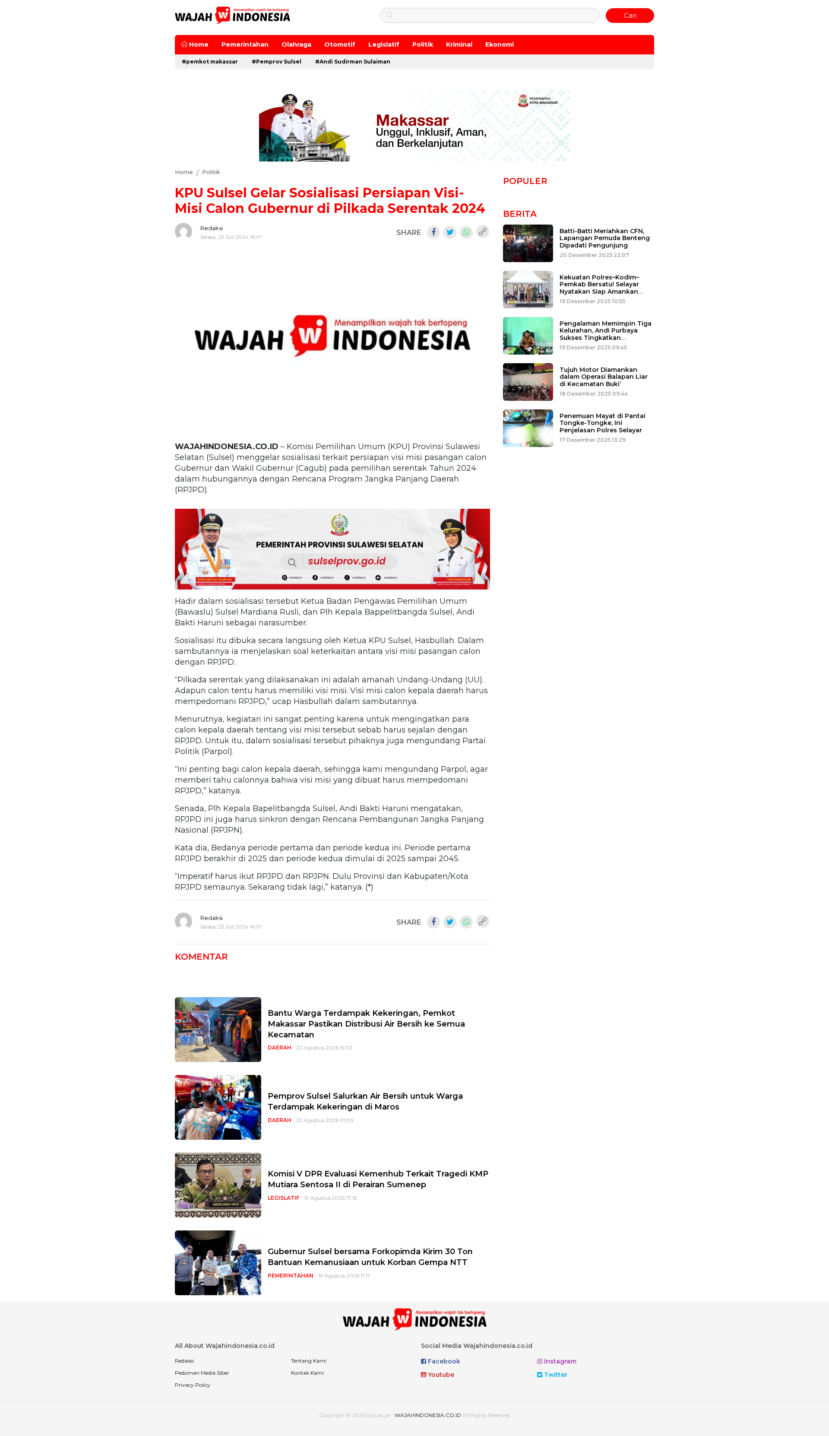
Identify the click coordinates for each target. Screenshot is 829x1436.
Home (198, 44)
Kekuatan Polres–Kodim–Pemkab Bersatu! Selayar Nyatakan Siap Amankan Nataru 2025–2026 (599, 288)
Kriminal (459, 44)
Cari (630, 15)
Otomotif (339, 44)
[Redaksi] (183, 231)
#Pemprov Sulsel (276, 61)
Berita (520, 214)
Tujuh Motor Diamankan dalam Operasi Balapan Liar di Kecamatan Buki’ (604, 377)
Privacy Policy (192, 1385)
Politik (422, 44)
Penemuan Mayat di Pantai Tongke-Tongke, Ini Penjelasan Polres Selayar (602, 423)
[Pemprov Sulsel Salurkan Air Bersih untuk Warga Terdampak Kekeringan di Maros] (218, 1107)
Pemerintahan (245, 44)
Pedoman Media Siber (202, 1372)
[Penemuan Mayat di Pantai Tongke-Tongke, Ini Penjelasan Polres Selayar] (528, 427)
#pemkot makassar (210, 61)
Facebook (443, 1361)
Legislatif (383, 44)
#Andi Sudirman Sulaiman (352, 61)
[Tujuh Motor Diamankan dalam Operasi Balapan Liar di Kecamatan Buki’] (528, 381)
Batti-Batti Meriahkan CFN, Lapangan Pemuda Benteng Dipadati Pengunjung (605, 238)
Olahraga (296, 44)
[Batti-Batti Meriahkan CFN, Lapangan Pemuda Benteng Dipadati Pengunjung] (528, 242)
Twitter (554, 1375)
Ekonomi (499, 44)
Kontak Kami (307, 1372)
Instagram (559, 1361)
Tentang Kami (308, 1360)
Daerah (279, 1047)
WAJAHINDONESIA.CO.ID (428, 1415)
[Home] (232, 15)
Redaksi (211, 228)
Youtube (440, 1375)
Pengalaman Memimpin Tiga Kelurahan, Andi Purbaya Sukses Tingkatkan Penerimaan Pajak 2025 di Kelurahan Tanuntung (606, 338)
